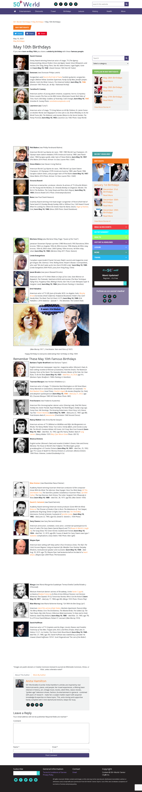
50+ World (17, 22)
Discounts (39, 11)
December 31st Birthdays (110, 190)
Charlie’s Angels (59, 391)
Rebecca (33, 509)
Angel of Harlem (82, 207)
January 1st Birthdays (106, 185)
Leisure (81, 11)
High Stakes (56, 608)
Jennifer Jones (67, 514)
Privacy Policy (48, 775)
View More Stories (101, 107)
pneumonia (49, 415)
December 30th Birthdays (110, 201)
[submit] (126, 58)
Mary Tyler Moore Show (59, 434)
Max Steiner (35, 483)
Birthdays (67, 11)
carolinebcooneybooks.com (59, 101)
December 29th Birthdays (110, 211)
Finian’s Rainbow (42, 413)
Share (19, 33)
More (123, 11)
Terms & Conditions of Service (54, 772)
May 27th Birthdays (112, 96)
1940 (66, 394)
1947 (87, 99)
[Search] (126, 4)
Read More (108, 81)
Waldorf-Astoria (44, 594)
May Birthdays (38, 22)
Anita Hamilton (36, 681)
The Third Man (75, 512)
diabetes (33, 536)
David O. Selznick (37, 502)
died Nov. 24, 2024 (70, 374)
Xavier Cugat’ (77, 591)
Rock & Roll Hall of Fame (52, 77)
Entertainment (25, 11)
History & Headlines (110, 242)
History (95, 11)
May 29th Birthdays (112, 87)
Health (109, 11)
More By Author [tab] (39, 675)
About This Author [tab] (22, 675)
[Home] (15, 11)
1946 (84, 82)
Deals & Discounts (110, 227)
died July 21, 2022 (76, 394)
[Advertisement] (51, 133)
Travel (53, 11)
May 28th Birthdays (112, 77)
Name (16, 747)
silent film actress (44, 608)
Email (55, 747)
